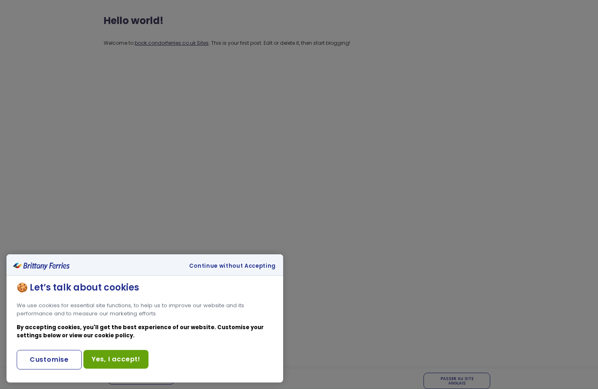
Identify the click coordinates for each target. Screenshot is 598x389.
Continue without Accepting (232, 266)
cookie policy (113, 335)
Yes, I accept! (116, 359)
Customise (49, 359)
